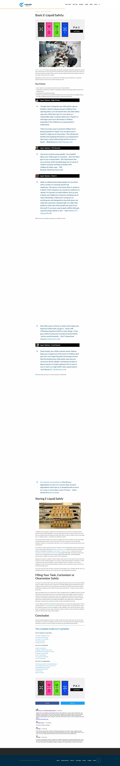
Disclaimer (78, 760)
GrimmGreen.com (52, 339)
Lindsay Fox (37, 11)
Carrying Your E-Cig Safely (42, 639)
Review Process (64, 760)
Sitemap (89, 760)
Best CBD (75, 4)
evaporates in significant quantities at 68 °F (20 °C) (46, 552)
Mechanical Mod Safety (42, 669)
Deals (95, 4)
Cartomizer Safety (40, 641)
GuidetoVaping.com (64, 142)
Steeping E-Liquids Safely (42, 653)
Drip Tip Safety (40, 672)
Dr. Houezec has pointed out (51, 482)
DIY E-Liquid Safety (41, 658)
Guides (42, 11)
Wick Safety (39, 671)
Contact (72, 760)
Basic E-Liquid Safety (41, 648)
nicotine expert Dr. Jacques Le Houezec (62, 551)
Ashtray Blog (53, 492)
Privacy (84, 760)
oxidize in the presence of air (59, 549)
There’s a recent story (40, 70)
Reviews (81, 4)
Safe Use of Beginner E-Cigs (42, 635)
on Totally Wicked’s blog (50, 605)
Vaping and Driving (40, 642)
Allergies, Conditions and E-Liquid (44, 650)
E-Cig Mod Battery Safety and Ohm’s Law (46, 665)
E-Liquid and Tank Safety (42, 656)
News (91, 4)
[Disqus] (60, 725)
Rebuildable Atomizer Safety (43, 667)
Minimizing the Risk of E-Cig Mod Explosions (47, 664)
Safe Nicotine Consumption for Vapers (45, 651)
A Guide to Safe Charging (42, 637)
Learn (86, 4)
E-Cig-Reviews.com (58, 369)
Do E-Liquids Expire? (41, 655)
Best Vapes (68, 4)
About (58, 760)
